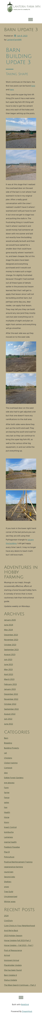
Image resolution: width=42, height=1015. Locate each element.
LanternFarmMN (14, 39)
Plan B (7, 852)
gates (6, 802)
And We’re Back (11, 930)
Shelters (7, 882)
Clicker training (11, 763)
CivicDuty (8, 920)
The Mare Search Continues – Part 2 (20, 985)
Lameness (8, 837)
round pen (8, 872)
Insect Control (10, 827)
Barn (6, 738)
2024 (6, 916)
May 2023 (8, 669)
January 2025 (10, 620)
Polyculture (9, 857)
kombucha (9, 832)
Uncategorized (10, 896)
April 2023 (8, 674)
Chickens (8, 758)
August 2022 (9, 714)
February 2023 (10, 684)
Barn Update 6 (10, 975)
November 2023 (11, 640)
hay (5, 807)
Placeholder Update (13, 965)
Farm (6, 787)
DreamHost (27, 1011)
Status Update (10, 980)
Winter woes (9, 901)
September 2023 (11, 649)
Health (7, 812)
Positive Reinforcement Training (18, 862)
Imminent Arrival (11, 960)
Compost (8, 768)
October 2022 (10, 704)
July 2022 (8, 719)
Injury (6, 822)
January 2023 (10, 689)
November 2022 (11, 699)
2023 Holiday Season (13, 935)
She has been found (13, 970)
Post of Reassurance (13, 950)
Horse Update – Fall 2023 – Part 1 (18, 945)
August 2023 (9, 654)
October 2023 (10, 645)
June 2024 (8, 625)
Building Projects (11, 748)
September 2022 (11, 709)
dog (6, 773)
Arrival (7, 955)
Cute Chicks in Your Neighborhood (19, 925)
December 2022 (11, 694)
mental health (10, 842)
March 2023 (9, 679)
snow (6, 887)
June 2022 (8, 724)
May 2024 (8, 630)
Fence (6, 797)
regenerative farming (13, 867)
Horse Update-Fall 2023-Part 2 (17, 940)
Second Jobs (9, 877)
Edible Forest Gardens (13, 778)
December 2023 (11, 635)
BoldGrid (25, 1004)
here (33, 86)
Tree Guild (8, 891)
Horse (6, 817)
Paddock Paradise (12, 847)
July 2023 (8, 659)
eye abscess (9, 783)
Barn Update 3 (21, 29)
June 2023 (8, 664)
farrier (6, 792)
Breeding (8, 743)
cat (5, 753)
